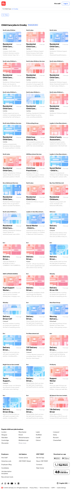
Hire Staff (4, 457)
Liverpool (56, 432)
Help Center (40, 468)
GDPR (53, 487)
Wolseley (52, 273)
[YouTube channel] (12, 483)
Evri (4, 242)
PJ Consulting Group (32, 123)
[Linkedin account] (18, 483)
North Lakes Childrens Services (35, 61)
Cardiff (38, 437)
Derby (55, 435)
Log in (66, 3)
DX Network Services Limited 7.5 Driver (58, 396)
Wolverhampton (24, 437)
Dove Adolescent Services (10, 183)
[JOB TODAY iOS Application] (57, 458)
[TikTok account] (2, 483)
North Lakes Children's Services (9, 61)
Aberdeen (4, 437)
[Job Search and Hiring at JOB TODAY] (3, 3)
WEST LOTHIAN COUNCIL (10, 273)
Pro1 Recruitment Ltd (32, 333)
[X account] (15, 483)
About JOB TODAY (42, 461)
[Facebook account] (8, 483)
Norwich (56, 437)
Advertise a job (6, 461)
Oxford (38, 440)
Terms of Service (44, 487)
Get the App (40, 457)
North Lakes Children (9, 30)
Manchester (22, 432)
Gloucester (5, 443)
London (3, 432)
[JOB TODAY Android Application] (66, 458)
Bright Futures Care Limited (11, 364)
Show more (22, 443)
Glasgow (4, 435)
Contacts (39, 464)
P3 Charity (53, 364)
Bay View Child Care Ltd (57, 183)
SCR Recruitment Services (34, 154)
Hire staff (57, 3)
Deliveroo (52, 211)
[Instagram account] (5, 483)
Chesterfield (57, 440)
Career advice (23, 457)
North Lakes (29, 30)
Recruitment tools (7, 477)
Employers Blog (6, 464)
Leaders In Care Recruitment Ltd (58, 123)
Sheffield (39, 435)
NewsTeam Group (55, 302)
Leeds (38, 432)
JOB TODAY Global (25, 461)
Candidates (5, 468)
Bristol (21, 435)
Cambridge (5, 440)
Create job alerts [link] (33, 25)
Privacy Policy (33, 487)
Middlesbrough (24, 440)
